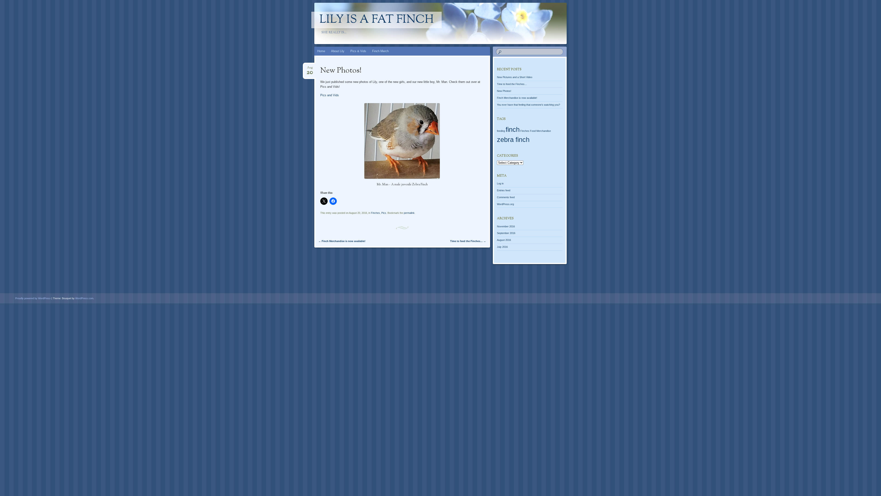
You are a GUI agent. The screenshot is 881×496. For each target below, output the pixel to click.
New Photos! (504, 91)
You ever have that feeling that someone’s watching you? (528, 104)
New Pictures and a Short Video (514, 77)
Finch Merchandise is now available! (341, 241)
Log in (500, 183)
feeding (501, 131)
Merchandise (543, 131)
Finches (375, 212)
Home (321, 51)
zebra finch (513, 139)
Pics (383, 212)
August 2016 (504, 240)
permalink (409, 212)
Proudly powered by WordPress (33, 298)
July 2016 (502, 246)
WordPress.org (505, 204)
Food (533, 131)
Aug (310, 69)
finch (513, 129)
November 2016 (506, 226)
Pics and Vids (329, 95)
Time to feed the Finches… (468, 241)
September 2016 (506, 233)
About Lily (337, 51)
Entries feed (503, 190)
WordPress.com (84, 298)
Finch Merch (380, 51)
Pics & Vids (358, 51)
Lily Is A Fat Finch (376, 20)
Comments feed (506, 197)
